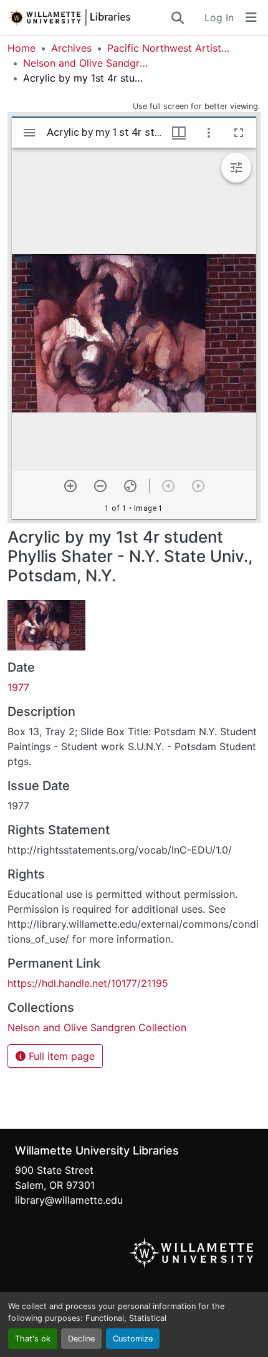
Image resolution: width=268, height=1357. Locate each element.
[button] (88, 17)
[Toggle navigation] (251, 17)
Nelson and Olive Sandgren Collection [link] (85, 63)
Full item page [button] (60, 1056)
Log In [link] (219, 17)
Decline (81, 1338)
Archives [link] (71, 48)
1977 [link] (18, 687)
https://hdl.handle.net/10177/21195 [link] (87, 983)
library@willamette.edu (69, 1200)
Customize (133, 1338)
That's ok (32, 1338)
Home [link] (21, 48)
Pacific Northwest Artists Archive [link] (169, 48)
